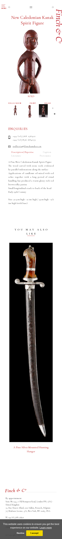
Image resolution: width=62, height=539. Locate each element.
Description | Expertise (22, 152)
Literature (16, 155)
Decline (20, 533)
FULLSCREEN (14, 103)
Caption (47, 152)
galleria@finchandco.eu (27, 146)
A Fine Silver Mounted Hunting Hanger (31, 449)
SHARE (47, 103)
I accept (34, 533)
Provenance (45, 155)
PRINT (33, 103)
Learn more (46, 527)
